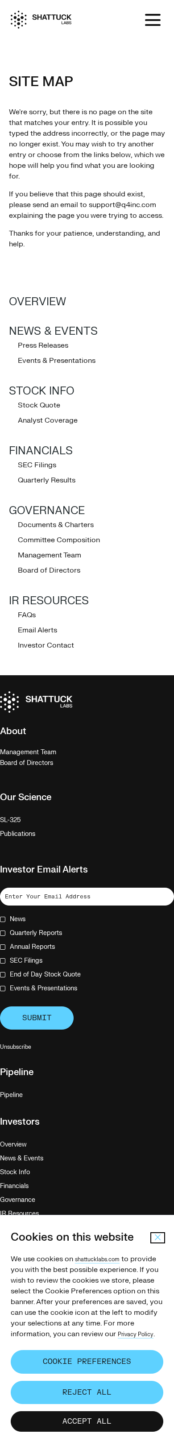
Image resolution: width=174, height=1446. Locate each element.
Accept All (87, 1421)
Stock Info (42, 391)
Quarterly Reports (36, 933)
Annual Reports (32, 947)
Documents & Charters (56, 524)
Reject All (87, 1392)
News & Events (53, 331)
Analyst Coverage (48, 420)
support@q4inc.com (122, 204)
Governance (47, 511)
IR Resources (49, 601)
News (17, 919)
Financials (41, 451)
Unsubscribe (15, 1047)
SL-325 (20, 820)
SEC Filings (37, 465)
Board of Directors (49, 570)
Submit (37, 1018)
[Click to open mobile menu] (152, 20)
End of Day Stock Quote (45, 974)
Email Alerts (37, 630)
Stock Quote (39, 405)
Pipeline (22, 1095)
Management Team (49, 555)
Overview (37, 302)
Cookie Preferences (87, 1361)
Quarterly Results (46, 480)
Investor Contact (46, 645)
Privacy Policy (135, 1334)
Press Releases (43, 345)
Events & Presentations (56, 360)
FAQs (27, 615)
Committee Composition (59, 540)
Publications (28, 834)
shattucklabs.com (97, 1259)
